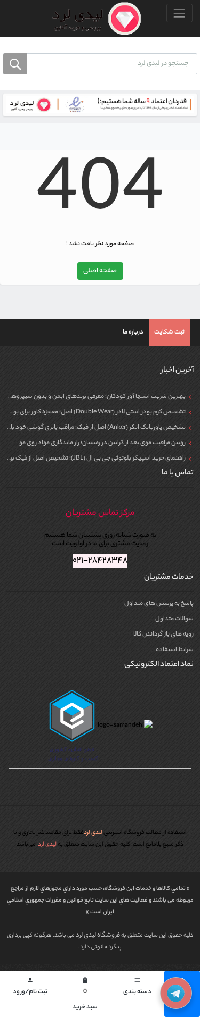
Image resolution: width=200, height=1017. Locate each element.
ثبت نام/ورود (30, 987)
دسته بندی (137, 987)
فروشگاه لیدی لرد (98, 935)
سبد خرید (85, 995)
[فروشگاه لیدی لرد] (92, 18)
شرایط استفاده (175, 650)
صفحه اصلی (100, 271)
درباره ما (133, 332)
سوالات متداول (174, 619)
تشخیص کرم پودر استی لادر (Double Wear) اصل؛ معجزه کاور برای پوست (94, 412)
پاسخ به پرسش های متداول (159, 603)
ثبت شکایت (169, 332)
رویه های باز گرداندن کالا (163, 634)
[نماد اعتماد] (100, 104)
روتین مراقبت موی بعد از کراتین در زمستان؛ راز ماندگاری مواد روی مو (102, 443)
